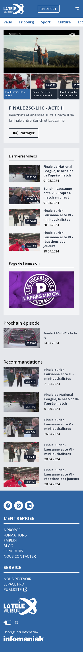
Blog (8, 545)
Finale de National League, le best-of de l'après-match (58, 170)
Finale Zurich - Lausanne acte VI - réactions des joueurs (58, 239)
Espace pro (14, 584)
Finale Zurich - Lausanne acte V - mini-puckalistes (58, 424)
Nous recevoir (17, 578)
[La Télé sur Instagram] (18, 505)
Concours (13, 551)
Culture (64, 22)
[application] (41, 51)
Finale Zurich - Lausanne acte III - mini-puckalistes (59, 374)
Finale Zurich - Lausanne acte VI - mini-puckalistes (58, 215)
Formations (15, 535)
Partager (27, 133)
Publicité (13, 589)
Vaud (8, 22)
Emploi (10, 540)
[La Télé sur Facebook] (8, 505)
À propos (12, 529)
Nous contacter (20, 556)
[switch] (8, 622)
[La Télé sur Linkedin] (29, 505)
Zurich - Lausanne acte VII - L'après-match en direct (57, 192)
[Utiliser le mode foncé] (16, 622)
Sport (46, 22)
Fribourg (26, 22)
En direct (49, 9)
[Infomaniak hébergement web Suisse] (41, 638)
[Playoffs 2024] (41, 289)
